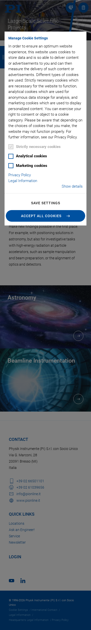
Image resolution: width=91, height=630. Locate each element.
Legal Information (22, 181)
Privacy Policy (19, 175)
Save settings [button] (45, 203)
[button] (45, 216)
